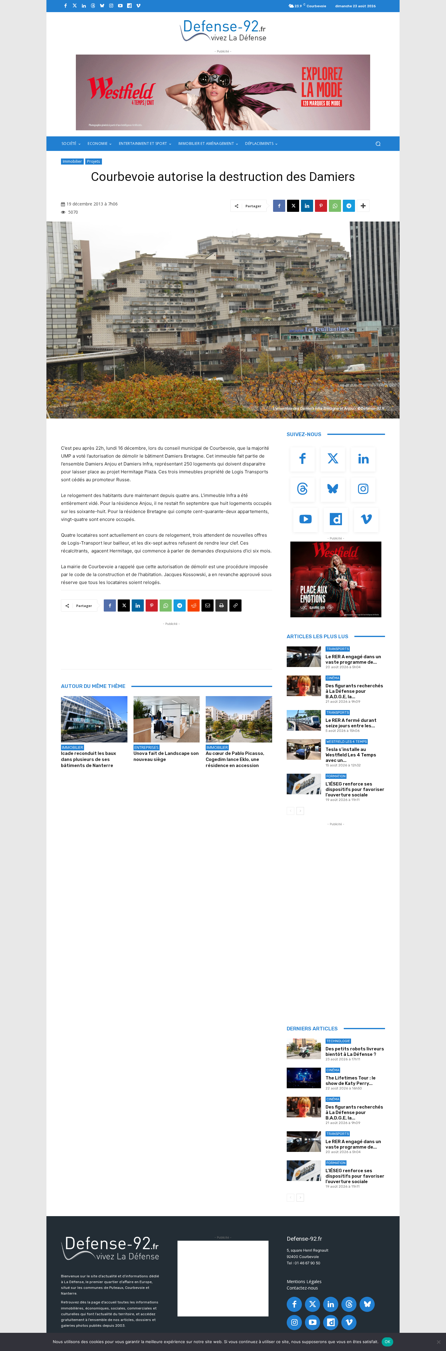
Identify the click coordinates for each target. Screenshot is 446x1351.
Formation (336, 776)
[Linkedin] (83, 6)
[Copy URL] (235, 605)
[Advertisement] (171, 640)
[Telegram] (349, 206)
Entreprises (146, 747)
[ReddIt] (194, 605)
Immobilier (72, 161)
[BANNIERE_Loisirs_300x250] (336, 579)
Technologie (338, 1041)
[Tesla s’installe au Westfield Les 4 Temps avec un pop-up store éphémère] (304, 749)
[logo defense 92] (223, 30)
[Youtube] (120, 6)
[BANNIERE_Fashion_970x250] (223, 92)
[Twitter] (74, 6)
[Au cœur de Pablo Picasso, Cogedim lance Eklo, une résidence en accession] (239, 719)
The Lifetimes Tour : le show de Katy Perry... (351, 1080)
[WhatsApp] (335, 206)
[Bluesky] (101, 6)
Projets (93, 161)
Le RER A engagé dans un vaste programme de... (353, 659)
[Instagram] (111, 6)
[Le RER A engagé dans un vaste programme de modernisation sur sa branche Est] (304, 656)
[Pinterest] (321, 206)
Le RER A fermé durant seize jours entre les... (351, 723)
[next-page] (300, 811)
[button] (378, 144)
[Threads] (92, 6)
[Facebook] (65, 6)
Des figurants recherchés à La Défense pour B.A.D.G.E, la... (354, 691)
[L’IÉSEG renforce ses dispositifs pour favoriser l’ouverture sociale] (304, 784)
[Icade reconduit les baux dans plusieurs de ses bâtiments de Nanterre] (94, 719)
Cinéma (332, 678)
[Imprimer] (221, 605)
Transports (337, 649)
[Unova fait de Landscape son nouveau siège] (166, 719)
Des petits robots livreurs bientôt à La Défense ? (355, 1051)
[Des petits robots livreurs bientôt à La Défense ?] (304, 1049)
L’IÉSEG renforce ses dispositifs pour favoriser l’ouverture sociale (355, 789)
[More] (363, 206)
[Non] (438, 1342)
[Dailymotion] (129, 6)
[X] (293, 206)
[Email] (207, 605)
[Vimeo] (138, 6)
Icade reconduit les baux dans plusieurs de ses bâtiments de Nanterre (88, 759)
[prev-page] (290, 811)
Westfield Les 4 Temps (346, 742)
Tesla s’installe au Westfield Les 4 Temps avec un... (351, 755)
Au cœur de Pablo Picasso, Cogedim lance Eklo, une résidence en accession (235, 759)
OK (387, 1341)
